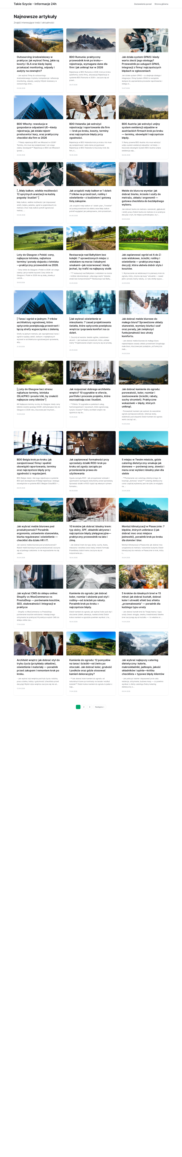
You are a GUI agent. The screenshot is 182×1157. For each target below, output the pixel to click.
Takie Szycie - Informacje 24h (35, 4)
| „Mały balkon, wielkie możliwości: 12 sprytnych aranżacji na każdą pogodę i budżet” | (37, 194)
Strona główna (161, 4)
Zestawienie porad (143, 4)
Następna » (99, 707)
